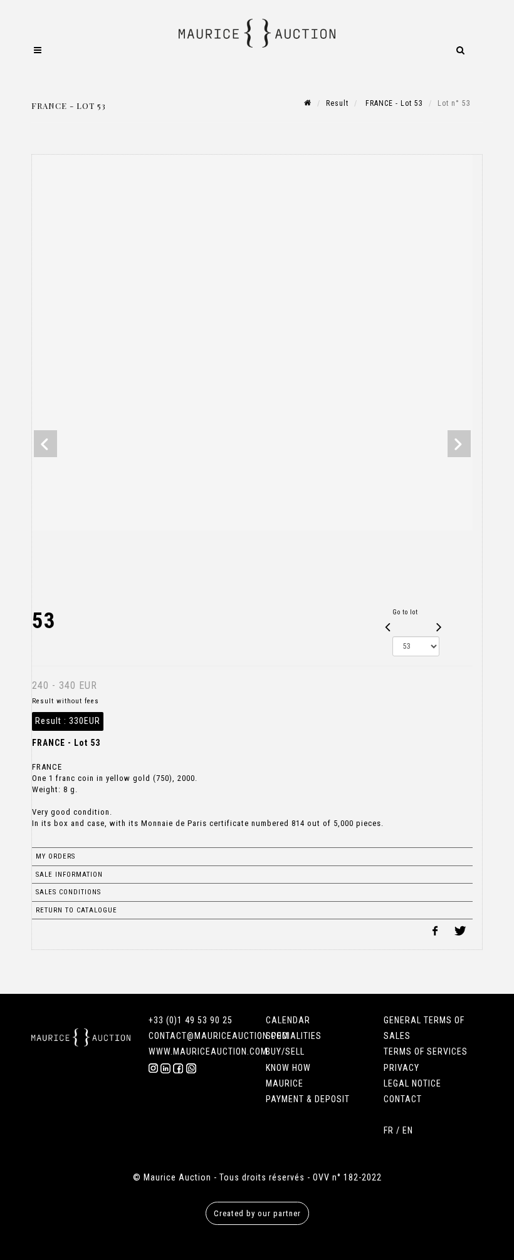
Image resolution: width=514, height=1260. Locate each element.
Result (337, 103)
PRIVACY (401, 1068)
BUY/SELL (285, 1051)
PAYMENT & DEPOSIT (308, 1099)
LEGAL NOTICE (412, 1083)
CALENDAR (288, 1020)
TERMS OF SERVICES (426, 1051)
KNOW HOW (288, 1068)
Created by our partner (257, 1213)
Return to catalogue (76, 910)
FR (389, 1130)
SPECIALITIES (294, 1036)
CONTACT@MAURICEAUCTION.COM (219, 1036)
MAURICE (284, 1083)
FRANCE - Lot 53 (393, 103)
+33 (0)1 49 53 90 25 (191, 1020)
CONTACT (403, 1099)
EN (407, 1130)
